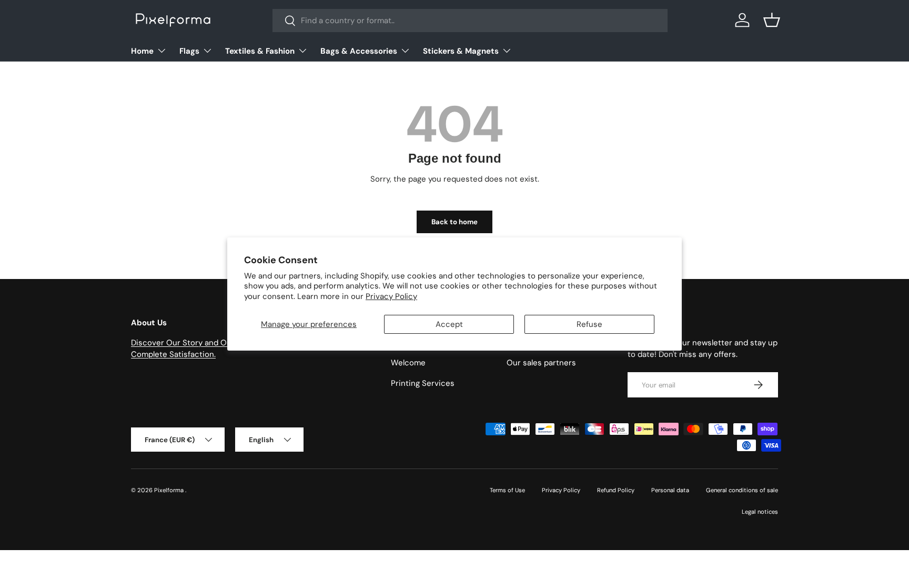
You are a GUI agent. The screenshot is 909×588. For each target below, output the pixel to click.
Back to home (454, 221)
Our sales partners (541, 362)
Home (142, 51)
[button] (771, 20)
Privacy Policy (391, 296)
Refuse (589, 324)
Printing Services (422, 383)
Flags (189, 51)
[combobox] (470, 20)
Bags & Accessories (358, 51)
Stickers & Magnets (461, 51)
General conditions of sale (742, 490)
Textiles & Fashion (260, 51)
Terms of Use (507, 490)
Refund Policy (615, 490)
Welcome (408, 362)
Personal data (670, 490)
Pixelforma (169, 490)
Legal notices (760, 511)
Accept (449, 324)
